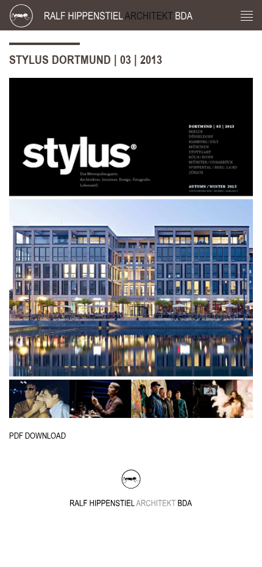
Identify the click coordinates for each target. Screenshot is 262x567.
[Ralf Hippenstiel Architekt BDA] (114, 15)
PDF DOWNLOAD (37, 435)
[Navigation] (247, 17)
